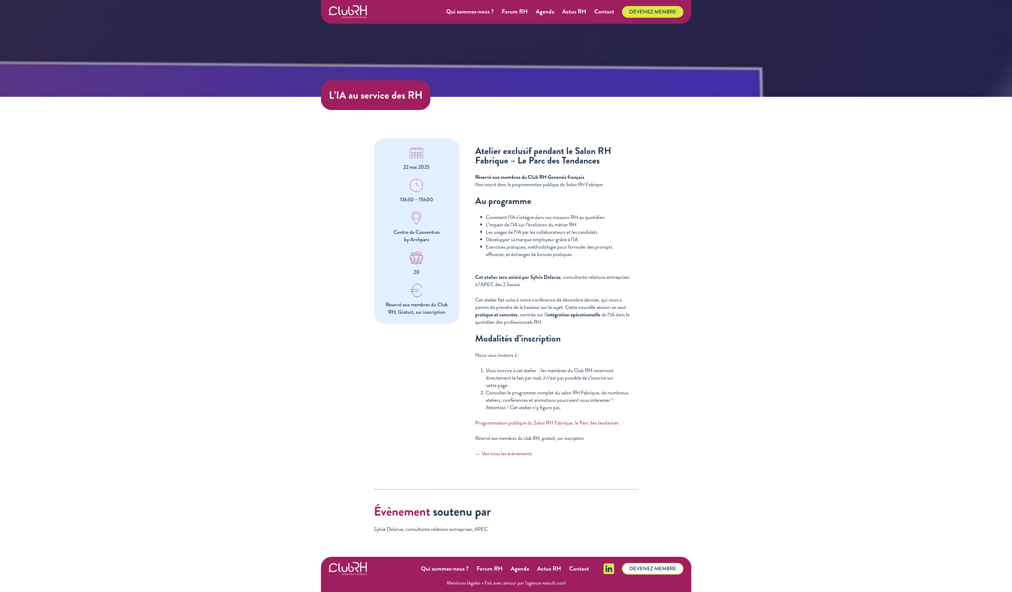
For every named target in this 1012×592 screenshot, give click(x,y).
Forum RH (515, 11)
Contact (604, 11)
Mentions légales (463, 583)
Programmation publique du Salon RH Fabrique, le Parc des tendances (547, 423)
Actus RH (574, 11)
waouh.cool (553, 583)
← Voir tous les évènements (503, 453)
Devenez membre (652, 12)
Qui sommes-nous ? (470, 11)
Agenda (545, 11)
